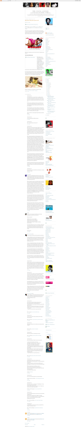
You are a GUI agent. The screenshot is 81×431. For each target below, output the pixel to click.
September (48, 86)
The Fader (47, 256)
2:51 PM (28, 114)
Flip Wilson (31, 26)
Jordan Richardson (48, 307)
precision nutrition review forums (37, 335)
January (48, 113)
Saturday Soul (47, 47)
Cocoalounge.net (48, 133)
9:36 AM (28, 298)
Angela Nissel (47, 309)
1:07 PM (28, 210)
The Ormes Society (48, 175)
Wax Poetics (47, 201)
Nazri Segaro (47, 313)
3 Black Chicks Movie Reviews (50, 145)
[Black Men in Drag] (31, 24)
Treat (46, 259)
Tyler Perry (33, 27)
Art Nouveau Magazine (49, 193)
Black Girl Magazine (48, 188)
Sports (46, 51)
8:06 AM (28, 291)
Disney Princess (48, 308)
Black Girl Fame (48, 187)
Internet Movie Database (49, 150)
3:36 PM (28, 415)
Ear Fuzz (47, 239)
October (48, 85)
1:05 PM (28, 320)
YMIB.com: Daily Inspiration (49, 261)
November (48, 84)
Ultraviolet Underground (49, 260)
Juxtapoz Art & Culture (49, 198)
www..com (49, 334)
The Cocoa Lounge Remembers (50, 53)
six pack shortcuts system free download (38, 319)
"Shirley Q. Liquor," (41, 68)
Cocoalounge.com (48, 132)
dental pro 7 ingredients (35, 328)
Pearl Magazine (48, 248)
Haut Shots (47, 63)
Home (34, 424)
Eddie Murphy (40, 27)
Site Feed (47, 135)
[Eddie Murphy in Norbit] (34, 50)
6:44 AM (28, 380)
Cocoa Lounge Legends (49, 49)
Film (28, 91)
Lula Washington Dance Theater (50, 212)
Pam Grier (47, 297)
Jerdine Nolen (47, 189)
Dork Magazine (48, 196)
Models (47, 44)
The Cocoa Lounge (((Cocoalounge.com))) (40, 11)
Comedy (47, 60)
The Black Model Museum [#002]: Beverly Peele (50, 97)
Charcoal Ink (47, 235)
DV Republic (47, 197)
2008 (47, 80)
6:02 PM (28, 356)
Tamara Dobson (48, 296)
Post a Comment (27, 423)
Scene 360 (47, 200)
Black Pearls (47, 234)
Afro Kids (47, 186)
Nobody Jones (47, 161)
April (48, 92)
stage (46, 65)
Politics (47, 50)
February (48, 95)
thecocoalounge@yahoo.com (49, 272)
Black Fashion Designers (49, 164)
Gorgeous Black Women (49, 242)
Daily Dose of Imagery (48, 238)
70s (46, 45)
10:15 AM (28, 421)
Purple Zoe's (47, 249)
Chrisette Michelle (48, 312)
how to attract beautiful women (35, 311)
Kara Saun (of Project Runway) (49, 165)
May (48, 91)
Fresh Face (47, 46)
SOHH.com (47, 151)
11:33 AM (28, 401)
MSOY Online (47, 219)
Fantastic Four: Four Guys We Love (50, 61)
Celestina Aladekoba (48, 310)
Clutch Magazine (48, 236)
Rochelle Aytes (48, 314)
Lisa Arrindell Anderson (49, 311)
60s (46, 54)
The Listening (47, 62)
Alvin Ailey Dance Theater (49, 210)
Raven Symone (48, 304)
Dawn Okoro (47, 174)
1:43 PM (28, 166)
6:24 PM (28, 330)
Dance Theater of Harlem (49, 211)
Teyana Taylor (47, 303)
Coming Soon (47, 48)
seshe (27, 412)
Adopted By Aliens (48, 185)
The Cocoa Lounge (28, 22)
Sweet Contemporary (48, 254)
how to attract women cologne (39, 400)
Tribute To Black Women (49, 152)
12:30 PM (28, 270)
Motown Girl (47, 162)
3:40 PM (28, 172)
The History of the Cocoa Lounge (50, 131)
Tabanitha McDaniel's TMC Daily (50, 255)
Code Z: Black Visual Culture (49, 195)
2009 (47, 79)
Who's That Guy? (48, 64)
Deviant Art (47, 176)
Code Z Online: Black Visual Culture (50, 237)
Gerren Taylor (47, 305)
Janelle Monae (47, 301)
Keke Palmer (47, 302)
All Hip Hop (47, 146)
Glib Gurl (47, 241)
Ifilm (46, 149)
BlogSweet (47, 320)
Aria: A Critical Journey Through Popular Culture (50, 228)
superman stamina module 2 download (36, 355)
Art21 (46, 194)
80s (46, 55)
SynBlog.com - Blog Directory (49, 322)
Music (46, 38)
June (48, 90)
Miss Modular (47, 247)
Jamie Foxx (37, 26)
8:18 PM (28, 119)
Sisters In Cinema (48, 144)
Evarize (47, 163)
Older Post (43, 424)
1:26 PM (28, 258)
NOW (46, 43)
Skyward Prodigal (48, 250)
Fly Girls (47, 240)
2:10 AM (28, 313)
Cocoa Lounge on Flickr (49, 134)
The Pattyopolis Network (49, 258)
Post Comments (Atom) (31, 426)
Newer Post (26, 424)
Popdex (47, 321)
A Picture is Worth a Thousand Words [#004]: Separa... (51, 105)
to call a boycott (41, 62)
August (48, 87)
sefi (27, 417)
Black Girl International (49, 220)
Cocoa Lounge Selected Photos (50, 338)
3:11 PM (28, 231)
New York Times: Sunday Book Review (51, 199)
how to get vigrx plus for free (38, 388)
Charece (28, 174)
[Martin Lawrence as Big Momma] (33, 87)
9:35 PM (28, 336)
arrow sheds (31, 371)
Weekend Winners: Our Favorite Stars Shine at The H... (51, 99)
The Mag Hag (47, 257)
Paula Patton (47, 306)
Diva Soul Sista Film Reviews (49, 148)
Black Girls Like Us (48, 232)
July (48, 89)
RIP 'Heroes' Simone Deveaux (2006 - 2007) (51, 101)
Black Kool (47, 233)
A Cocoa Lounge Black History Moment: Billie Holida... (51, 111)
